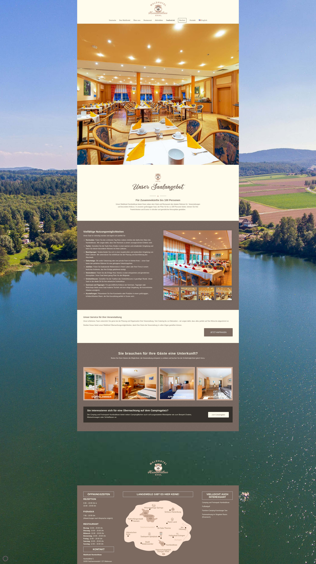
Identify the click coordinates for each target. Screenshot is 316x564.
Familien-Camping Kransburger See (214, 510)
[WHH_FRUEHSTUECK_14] (224, 293)
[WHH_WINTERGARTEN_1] (197, 258)
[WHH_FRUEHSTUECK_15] (206, 293)
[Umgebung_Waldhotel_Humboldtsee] (158, 528)
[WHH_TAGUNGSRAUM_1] (189, 293)
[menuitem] (112, 20)
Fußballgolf (206, 506)
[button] (5, 558)
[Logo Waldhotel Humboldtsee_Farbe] (158, 8)
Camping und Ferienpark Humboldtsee (215, 502)
